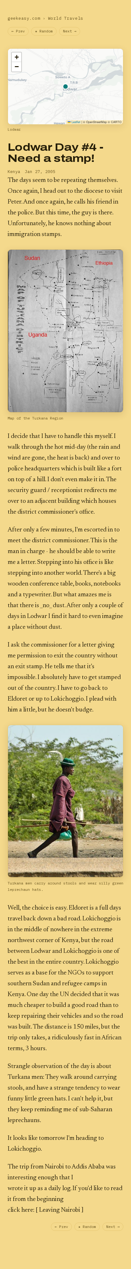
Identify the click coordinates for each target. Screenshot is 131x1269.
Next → (69, 31)
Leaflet (75, 122)
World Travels (65, 18)
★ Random (44, 31)
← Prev (18, 31)
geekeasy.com (24, 18)
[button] (16, 57)
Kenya (14, 171)
